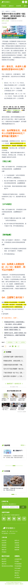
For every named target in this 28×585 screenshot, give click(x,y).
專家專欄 (17, 547)
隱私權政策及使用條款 (7, 566)
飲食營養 (4, 542)
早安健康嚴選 (18, 563)
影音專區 (4, 547)
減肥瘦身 (17, 542)
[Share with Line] (13, 346)
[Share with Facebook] (15, 346)
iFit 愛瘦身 (17, 577)
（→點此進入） (16, 177)
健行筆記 (17, 575)
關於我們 (4, 559)
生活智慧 (13, 11)
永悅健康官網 (18, 559)
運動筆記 (17, 573)
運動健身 (4, 545)
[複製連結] (18, 346)
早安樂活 (4, 552)
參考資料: (6, 314)
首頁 (3, 11)
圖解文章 (4, 549)
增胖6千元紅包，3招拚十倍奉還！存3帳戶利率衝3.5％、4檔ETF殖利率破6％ (15, 335)
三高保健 (17, 545)
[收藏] (5, 346)
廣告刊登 (4, 563)
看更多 (23, 445)
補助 (17, 342)
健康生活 (8, 11)
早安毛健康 (17, 568)
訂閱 (23, 507)
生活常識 (23, 342)
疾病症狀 (4, 540)
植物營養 (17, 549)
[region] (14, 109)
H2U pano (17, 570)
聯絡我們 (4, 561)
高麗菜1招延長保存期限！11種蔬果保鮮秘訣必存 (13, 365)
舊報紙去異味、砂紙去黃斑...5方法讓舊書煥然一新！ (13, 361)
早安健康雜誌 (18, 566)
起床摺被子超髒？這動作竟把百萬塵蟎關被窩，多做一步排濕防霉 (13, 357)
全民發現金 (10, 342)
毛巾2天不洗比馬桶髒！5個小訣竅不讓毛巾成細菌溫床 (13, 369)
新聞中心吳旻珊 (5, 20)
